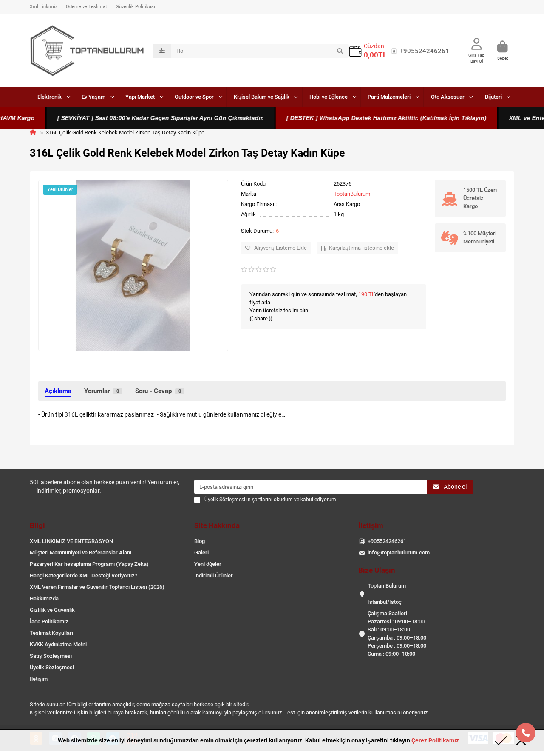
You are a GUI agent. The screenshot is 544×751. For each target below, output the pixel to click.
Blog (199, 541)
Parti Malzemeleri (389, 97)
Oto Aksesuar (448, 97)
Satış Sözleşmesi (51, 656)
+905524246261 (424, 51)
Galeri (201, 552)
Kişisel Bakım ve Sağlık (261, 97)
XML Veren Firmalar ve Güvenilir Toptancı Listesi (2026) (97, 587)
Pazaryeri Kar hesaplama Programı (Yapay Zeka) (89, 564)
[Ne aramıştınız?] (340, 51)
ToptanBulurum (352, 194)
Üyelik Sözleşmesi (52, 667)
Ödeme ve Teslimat (86, 6)
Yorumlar (101, 391)
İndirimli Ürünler (213, 575)
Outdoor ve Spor (194, 97)
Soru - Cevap (158, 391)
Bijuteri (493, 97)
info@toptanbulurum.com (399, 552)
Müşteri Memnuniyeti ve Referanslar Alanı (80, 552)
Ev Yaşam (93, 97)
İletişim (39, 679)
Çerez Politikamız (435, 740)
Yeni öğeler (207, 564)
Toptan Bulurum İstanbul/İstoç (387, 594)
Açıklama (58, 391)
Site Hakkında (217, 525)
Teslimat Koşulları (51, 633)
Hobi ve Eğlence (328, 97)
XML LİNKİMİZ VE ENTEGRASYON (71, 541)
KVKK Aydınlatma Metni (58, 644)
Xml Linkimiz (43, 6)
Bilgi (37, 525)
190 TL (366, 294)
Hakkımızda (44, 598)
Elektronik (49, 97)
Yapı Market (140, 97)
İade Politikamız (49, 621)
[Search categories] (162, 51)
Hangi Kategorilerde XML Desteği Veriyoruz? (83, 575)
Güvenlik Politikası (135, 6)
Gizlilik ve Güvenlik (52, 610)
